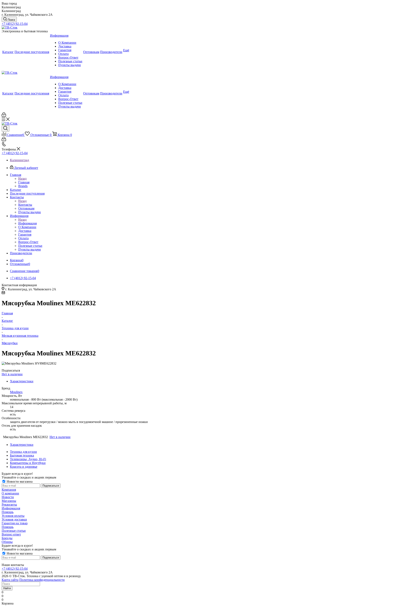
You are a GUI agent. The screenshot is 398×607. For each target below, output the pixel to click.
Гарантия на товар (15, 523)
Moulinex (16, 392)
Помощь (7, 512)
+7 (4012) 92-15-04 (15, 23)
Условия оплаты (13, 515)
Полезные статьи (14, 530)
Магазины (9, 501)
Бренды (7, 538)
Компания (9, 489)
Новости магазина (19, 481)
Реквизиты (9, 504)
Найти (7, 588)
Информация (27, 223)
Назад (22, 178)
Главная (23, 182)
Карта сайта (10, 580)
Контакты (25, 204)
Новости (8, 497)
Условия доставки (14, 519)
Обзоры (7, 542)
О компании (10, 493)
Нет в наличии (12, 374)
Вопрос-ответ (11, 534)
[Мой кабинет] (4, 115)
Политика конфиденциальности (42, 580)
